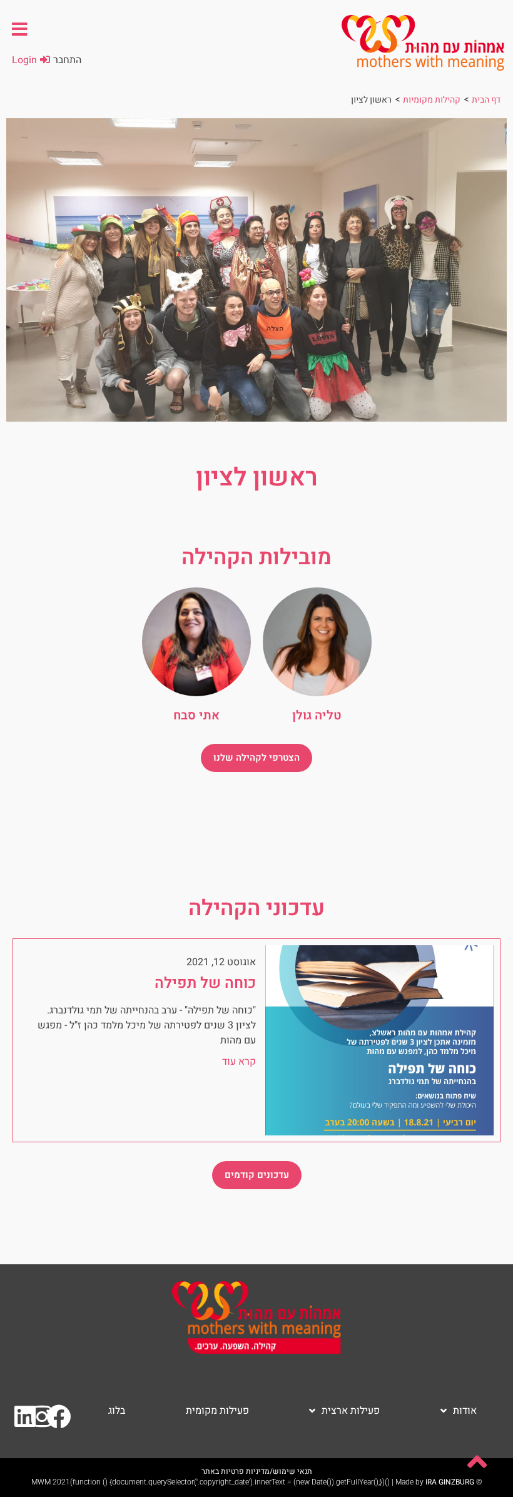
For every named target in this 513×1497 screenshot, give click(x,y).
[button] (20, 29)
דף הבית (486, 99)
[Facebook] (58, 1417)
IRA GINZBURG (449, 1482)
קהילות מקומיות (431, 99)
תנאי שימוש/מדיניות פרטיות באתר (256, 1471)
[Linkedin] (25, 1417)
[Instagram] (42, 1417)
